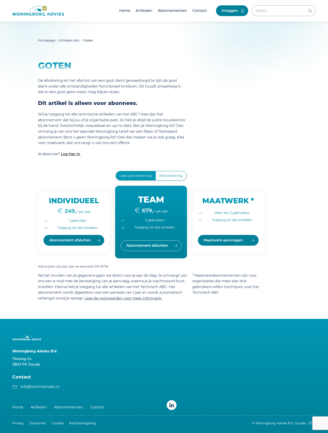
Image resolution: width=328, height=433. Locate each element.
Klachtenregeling (82, 423)
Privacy (18, 423)
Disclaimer (37, 423)
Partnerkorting (171, 176)
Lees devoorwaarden (123, 298)
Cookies (58, 423)
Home (124, 10)
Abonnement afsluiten (70, 240)
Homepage (46, 40)
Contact (199, 10)
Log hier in (70, 154)
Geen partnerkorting (136, 176)
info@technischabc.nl (39, 387)
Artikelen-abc (69, 40)
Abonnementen (172, 10)
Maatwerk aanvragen (223, 240)
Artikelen (144, 10)
